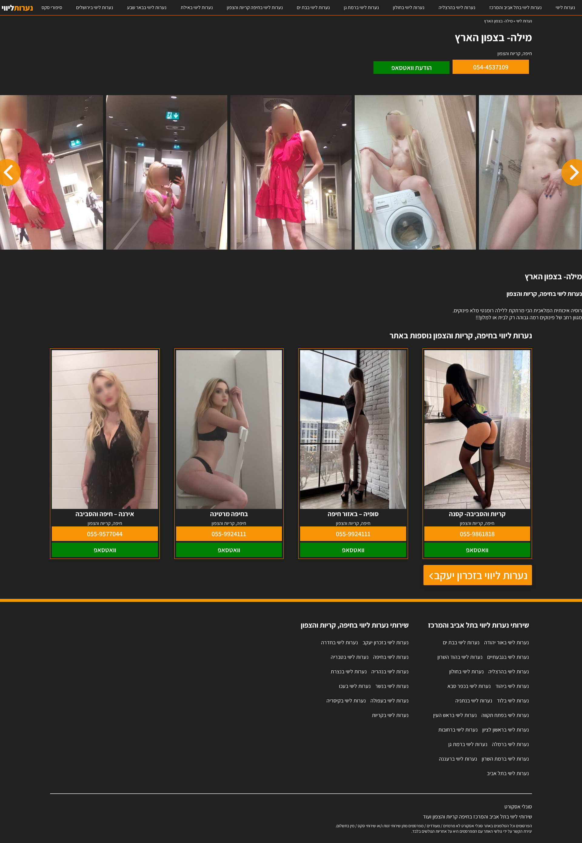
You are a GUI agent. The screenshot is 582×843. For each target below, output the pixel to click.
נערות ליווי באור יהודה (506, 642)
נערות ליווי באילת (197, 7)
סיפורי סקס (52, 7)
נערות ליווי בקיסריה (346, 700)
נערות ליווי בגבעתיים (508, 656)
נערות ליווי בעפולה (389, 700)
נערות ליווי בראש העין (455, 715)
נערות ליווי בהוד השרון (460, 656)
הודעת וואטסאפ (411, 67)
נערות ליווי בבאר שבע (146, 7)
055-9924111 (353, 533)
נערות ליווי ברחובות (458, 729)
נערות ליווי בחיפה (391, 656)
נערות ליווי (565, 7)
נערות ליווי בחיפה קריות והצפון (255, 7)
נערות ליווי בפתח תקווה (505, 715)
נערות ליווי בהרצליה (457, 7)
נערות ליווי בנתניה (473, 700)
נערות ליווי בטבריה (350, 656)
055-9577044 (104, 533)
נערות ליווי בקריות (390, 715)
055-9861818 (477, 533)
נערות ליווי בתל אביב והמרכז (515, 7)
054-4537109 (490, 67)
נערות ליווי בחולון (408, 7)
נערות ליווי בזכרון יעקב (480, 575)
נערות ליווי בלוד (513, 700)
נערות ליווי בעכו (355, 685)
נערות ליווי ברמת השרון (505, 758)
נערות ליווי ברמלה (510, 744)
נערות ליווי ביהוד (512, 685)
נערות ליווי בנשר (392, 685)
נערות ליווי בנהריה (390, 671)
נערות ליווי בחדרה (339, 642)
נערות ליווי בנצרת (349, 671)
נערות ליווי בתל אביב (508, 773)
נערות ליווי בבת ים (313, 7)
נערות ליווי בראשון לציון (505, 729)
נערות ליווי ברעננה (458, 758)
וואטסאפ (477, 550)
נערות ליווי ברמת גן (361, 7)
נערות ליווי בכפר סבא (469, 685)
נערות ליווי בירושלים (94, 7)
